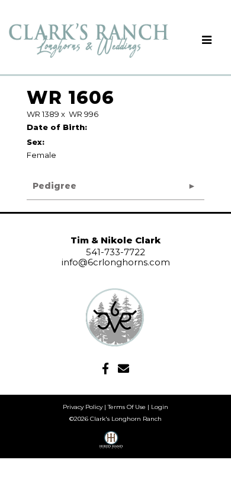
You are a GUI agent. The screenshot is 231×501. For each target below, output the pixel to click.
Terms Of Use (127, 407)
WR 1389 (43, 114)
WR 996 (83, 114)
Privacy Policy (82, 407)
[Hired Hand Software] (111, 444)
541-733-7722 (115, 252)
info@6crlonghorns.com (116, 262)
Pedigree (54, 185)
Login (159, 407)
